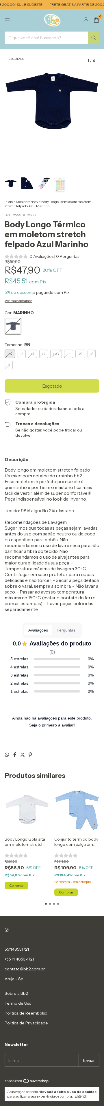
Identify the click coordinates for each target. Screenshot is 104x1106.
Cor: (19, 312)
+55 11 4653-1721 (19, 959)
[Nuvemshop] (27, 1082)
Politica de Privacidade (26, 1023)
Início (9, 201)
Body (34, 201)
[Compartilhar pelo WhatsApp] (7, 755)
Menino (21, 201)
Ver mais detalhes (18, 300)
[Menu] (7, 20)
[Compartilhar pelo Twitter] (23, 755)
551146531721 (17, 949)
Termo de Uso (18, 1003)
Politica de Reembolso (26, 1013)
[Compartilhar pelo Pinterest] (30, 755)
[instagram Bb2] (7, 930)
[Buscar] (93, 37)
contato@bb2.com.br (25, 969)
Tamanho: (17, 344)
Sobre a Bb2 (16, 993)
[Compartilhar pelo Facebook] (15, 755)
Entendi (81, 1096)
